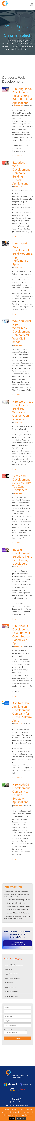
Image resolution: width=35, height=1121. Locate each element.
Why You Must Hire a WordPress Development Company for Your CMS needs (21, 331)
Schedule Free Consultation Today (17, 943)
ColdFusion (9, 983)
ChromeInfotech (18, 1102)
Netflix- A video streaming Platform (18, 900)
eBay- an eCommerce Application (17, 909)
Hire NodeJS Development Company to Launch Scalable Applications (21, 793)
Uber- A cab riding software (16, 903)
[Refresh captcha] (26, 1029)
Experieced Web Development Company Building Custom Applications (21, 173)
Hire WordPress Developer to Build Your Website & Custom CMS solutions (22, 410)
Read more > (17, 156)
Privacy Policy (21, 1118)
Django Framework (11, 996)
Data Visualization (11, 992)
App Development (11, 974)
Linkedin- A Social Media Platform (18, 913)
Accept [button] (12, 1118)
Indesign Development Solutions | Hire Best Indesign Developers (22, 556)
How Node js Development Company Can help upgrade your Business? (17, 917)
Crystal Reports (10, 987)
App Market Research (12, 978)
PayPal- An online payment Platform (18, 906)
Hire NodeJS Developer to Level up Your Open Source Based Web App (21, 634)
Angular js (8, 969)
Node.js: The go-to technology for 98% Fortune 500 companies (16, 896)
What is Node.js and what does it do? (16, 891)
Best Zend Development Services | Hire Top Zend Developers (21, 483)
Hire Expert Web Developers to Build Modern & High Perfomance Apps (22, 254)
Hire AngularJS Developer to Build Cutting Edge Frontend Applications (22, 95)
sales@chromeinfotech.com (18, 1105)
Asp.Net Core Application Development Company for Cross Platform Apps (22, 711)
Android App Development (14, 965)
